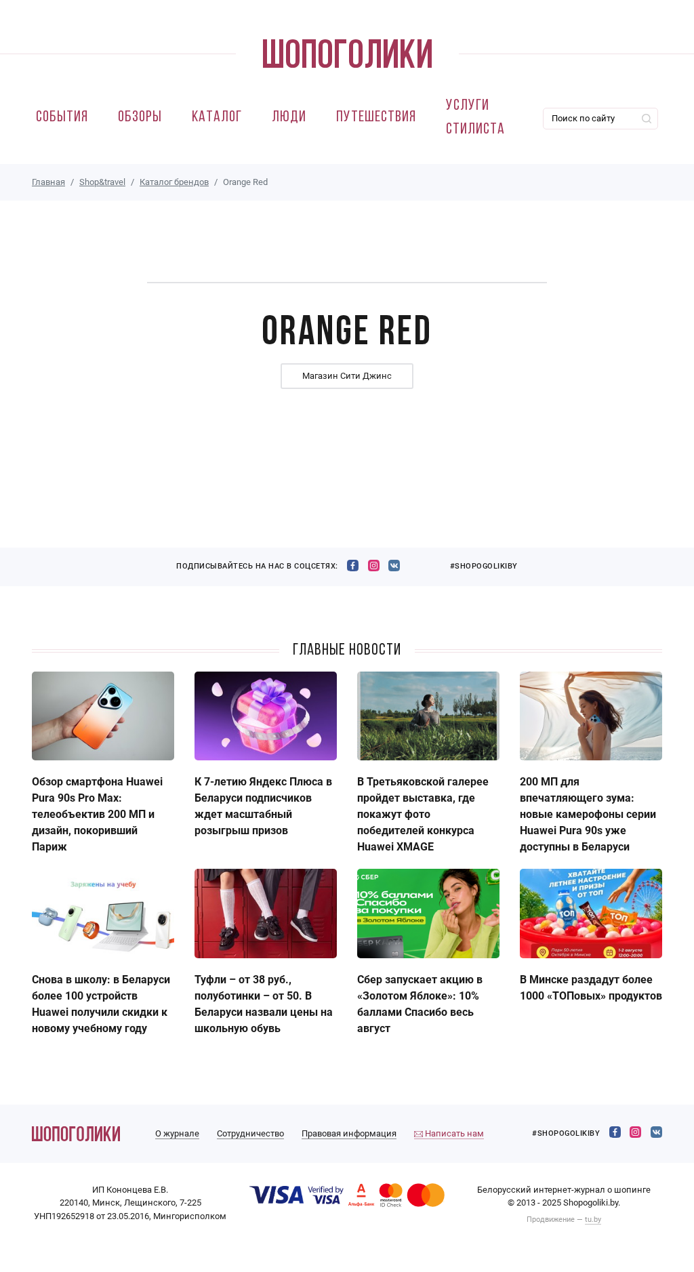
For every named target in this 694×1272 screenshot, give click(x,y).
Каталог (217, 117)
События (62, 117)
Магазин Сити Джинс (347, 376)
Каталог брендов (174, 182)
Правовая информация (349, 1133)
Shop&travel (102, 182)
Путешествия (376, 117)
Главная (48, 182)
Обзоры (140, 117)
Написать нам (453, 1133)
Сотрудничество (250, 1133)
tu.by (593, 1219)
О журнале (177, 1133)
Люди (289, 117)
